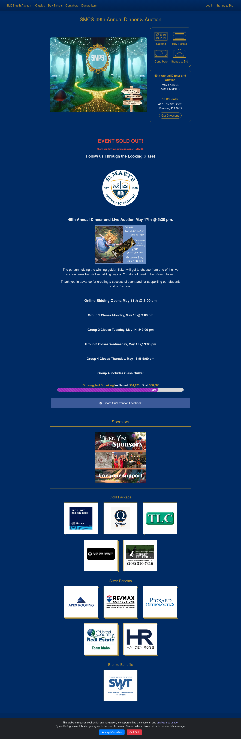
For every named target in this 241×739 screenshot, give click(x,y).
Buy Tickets (55, 5)
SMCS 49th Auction (18, 5)
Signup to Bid (224, 5)
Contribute (72, 5)
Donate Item (89, 5)
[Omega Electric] (120, 518)
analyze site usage (167, 722)
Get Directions (170, 115)
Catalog (40, 5)
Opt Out (134, 732)
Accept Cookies (112, 732)
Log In (209, 5)
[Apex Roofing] (81, 602)
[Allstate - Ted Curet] (81, 518)
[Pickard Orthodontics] (160, 602)
